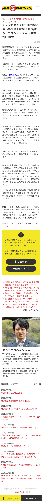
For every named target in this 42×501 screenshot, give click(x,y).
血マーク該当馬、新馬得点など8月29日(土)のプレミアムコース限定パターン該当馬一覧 (20, 455)
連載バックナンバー (31, 309)
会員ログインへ (22, 268)
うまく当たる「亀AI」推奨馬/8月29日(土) (18, 427)
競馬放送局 (13, 74)
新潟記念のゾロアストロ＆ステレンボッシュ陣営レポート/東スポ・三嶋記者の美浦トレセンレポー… (21, 478)
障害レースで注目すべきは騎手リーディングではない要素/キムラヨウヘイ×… (21, 294)
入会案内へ (23, 261)
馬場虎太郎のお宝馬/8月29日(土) (15, 446)
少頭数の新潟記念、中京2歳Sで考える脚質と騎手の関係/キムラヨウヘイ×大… (22, 283)
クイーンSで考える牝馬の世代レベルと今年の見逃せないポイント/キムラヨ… (21, 305)
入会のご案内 (13, 498)
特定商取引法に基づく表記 (21, 492)
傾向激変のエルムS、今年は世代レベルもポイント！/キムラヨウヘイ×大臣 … (21, 300)
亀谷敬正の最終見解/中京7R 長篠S (15, 400)
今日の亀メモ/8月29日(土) (12, 392)
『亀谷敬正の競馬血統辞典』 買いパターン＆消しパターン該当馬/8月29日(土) (21, 436)
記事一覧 (37, 383)
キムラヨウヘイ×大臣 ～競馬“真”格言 (18, 18)
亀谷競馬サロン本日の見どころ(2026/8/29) (19, 408)
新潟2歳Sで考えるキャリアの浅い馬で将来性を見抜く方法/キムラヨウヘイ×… (22, 289)
